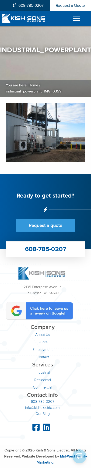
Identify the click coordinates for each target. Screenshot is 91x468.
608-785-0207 (31, 5)
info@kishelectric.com (42, 407)
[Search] (86, 18)
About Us (42, 334)
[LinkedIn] (46, 429)
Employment (42, 349)
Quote (43, 342)
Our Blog (42, 413)
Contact (42, 357)
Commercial (42, 387)
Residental (42, 380)
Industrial (42, 372)
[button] (76, 18)
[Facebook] (36, 429)
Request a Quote (70, 5)
